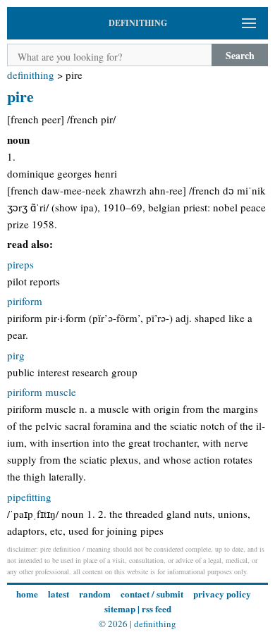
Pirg (16, 355)
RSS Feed (156, 608)
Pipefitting (29, 497)
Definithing (30, 75)
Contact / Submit (152, 593)
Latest (58, 593)
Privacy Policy (222, 593)
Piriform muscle (41, 392)
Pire (20, 96)
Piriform (24, 301)
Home (27, 593)
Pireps (20, 264)
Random (95, 593)
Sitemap (119, 608)
